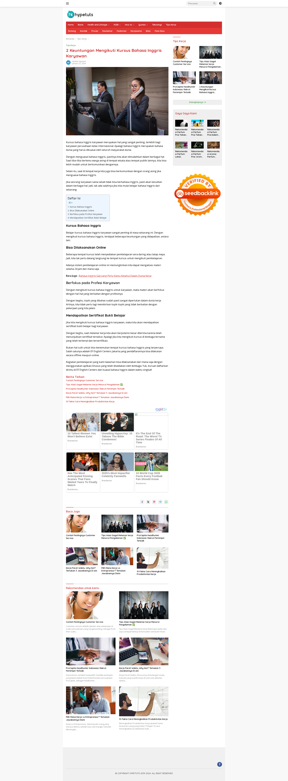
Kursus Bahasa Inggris (81, 206)
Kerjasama (136, 31)
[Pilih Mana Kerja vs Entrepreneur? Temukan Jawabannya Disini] (117, 556)
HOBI (116, 24)
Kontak (83, 31)
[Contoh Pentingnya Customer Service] (82, 524)
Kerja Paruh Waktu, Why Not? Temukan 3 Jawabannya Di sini (96, 393)
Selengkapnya (196, 102)
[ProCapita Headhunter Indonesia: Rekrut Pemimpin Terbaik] (153, 524)
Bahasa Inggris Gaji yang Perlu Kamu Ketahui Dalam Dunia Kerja (115, 275)
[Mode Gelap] (220, 3)
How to (128, 24)
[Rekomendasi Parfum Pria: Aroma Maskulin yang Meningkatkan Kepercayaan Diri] (197, 145)
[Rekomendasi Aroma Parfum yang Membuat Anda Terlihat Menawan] (213, 145)
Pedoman (121, 31)
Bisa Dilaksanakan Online (82, 210)
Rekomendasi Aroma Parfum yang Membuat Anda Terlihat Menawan (213, 154)
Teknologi (157, 24)
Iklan (148, 31)
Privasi (95, 31)
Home (71, 24)
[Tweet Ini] (148, 502)
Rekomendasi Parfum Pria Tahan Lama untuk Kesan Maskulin (197, 132)
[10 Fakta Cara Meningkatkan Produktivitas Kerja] (153, 557)
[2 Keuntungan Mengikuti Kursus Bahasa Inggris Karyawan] (210, 77)
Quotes (142, 24)
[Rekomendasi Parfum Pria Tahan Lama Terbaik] (181, 123)
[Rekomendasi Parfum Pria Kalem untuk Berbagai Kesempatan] (213, 123)
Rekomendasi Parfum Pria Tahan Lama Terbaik (181, 132)
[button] (215, 3)
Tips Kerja (171, 24)
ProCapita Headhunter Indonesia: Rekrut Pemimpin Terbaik (95, 388)
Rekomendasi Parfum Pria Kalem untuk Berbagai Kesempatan (213, 132)
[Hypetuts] (81, 14)
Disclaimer (107, 31)
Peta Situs (160, 31)
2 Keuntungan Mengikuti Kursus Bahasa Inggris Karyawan (207, 90)
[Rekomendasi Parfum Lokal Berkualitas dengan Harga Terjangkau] (181, 145)
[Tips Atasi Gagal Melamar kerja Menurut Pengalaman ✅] (117, 524)
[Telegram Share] (160, 502)
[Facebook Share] (142, 502)
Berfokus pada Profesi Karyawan (86, 214)
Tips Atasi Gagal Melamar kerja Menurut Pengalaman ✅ (94, 384)
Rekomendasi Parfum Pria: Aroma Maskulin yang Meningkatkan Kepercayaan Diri (197, 154)
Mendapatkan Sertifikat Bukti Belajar (88, 217)
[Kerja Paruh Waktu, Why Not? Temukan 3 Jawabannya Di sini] (82, 556)
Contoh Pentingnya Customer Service (84, 380)
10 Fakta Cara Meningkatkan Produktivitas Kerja (90, 401)
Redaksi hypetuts (79, 61)
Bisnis (80, 24)
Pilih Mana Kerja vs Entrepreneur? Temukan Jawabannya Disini (97, 397)
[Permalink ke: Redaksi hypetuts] (68, 62)
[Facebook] (219, 764)
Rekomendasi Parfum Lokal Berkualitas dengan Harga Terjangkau (181, 154)
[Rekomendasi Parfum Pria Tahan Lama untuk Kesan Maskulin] (197, 123)
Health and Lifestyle (97, 24)
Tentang (72, 31)
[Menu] (68, 3)
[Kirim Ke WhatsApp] (166, 502)
